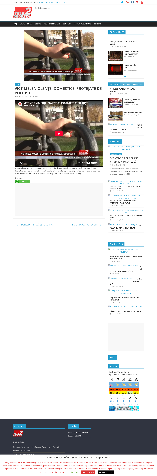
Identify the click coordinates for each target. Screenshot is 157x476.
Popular (115, 84)
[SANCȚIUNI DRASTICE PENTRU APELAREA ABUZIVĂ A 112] (126, 249)
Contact (67, 24)
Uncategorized (116, 154)
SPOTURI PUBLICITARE (82, 24)
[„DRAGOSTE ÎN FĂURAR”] (115, 65)
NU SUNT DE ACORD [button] (106, 472)
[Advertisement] (59, 199)
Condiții (97, 24)
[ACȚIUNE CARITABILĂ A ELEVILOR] (122, 123)
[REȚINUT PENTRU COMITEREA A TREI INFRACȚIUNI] (126, 290)
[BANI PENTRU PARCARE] (116, 111)
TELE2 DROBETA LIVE (52, 24)
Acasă (22, 24)
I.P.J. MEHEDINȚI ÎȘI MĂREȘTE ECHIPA (33, 224)
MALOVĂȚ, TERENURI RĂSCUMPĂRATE (132, 101)
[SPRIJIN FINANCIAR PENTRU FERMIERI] (115, 52)
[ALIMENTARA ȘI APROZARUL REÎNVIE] (124, 266)
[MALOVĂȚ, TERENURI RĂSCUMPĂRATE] (116, 98)
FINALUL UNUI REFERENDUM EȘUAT (126, 227)
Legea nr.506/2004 (75, 436)
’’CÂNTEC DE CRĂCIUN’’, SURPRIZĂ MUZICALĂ (124, 160)
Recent (127, 84)
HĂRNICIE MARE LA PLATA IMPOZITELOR (125, 311)
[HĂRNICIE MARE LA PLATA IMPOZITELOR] (125, 307)
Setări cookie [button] (73, 472)
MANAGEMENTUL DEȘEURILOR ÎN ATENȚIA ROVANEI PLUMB (123, 202)
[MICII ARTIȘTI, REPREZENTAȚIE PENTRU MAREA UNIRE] (125, 181)
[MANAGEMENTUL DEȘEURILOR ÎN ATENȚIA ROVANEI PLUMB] (125, 196)
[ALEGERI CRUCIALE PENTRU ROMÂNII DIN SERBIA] (125, 210)
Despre (38, 24)
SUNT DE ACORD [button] (88, 472)
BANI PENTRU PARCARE (133, 112)
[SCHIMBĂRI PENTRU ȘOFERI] (120, 278)
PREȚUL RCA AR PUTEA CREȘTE (87, 224)
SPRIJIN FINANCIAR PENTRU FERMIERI (53, 2)
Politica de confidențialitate (78, 432)
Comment (139, 84)
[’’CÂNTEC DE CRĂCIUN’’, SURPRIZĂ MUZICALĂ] (126, 147)
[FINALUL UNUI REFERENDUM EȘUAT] (123, 225)
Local (29, 24)
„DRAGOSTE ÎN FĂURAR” (130, 66)
